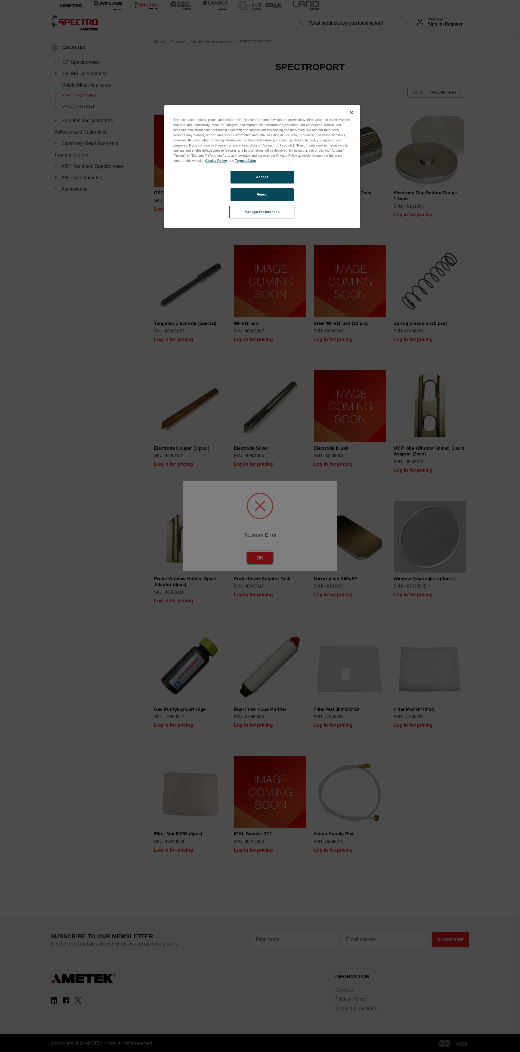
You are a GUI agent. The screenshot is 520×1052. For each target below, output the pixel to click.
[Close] (351, 112)
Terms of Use (245, 160)
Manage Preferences (262, 212)
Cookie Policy (216, 160)
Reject (262, 194)
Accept (262, 177)
